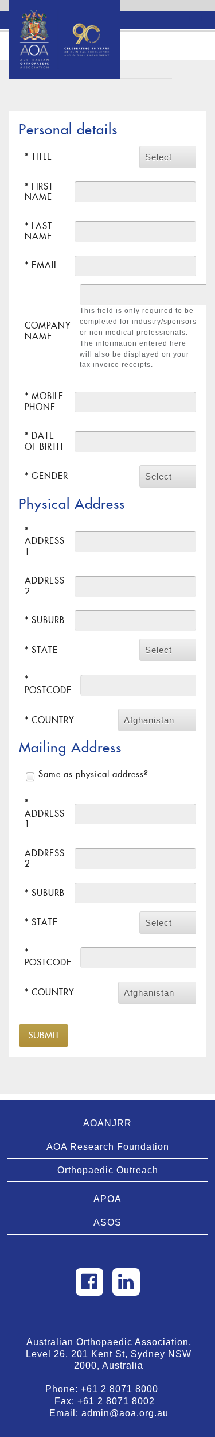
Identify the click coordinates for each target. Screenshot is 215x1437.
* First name (39, 191)
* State (41, 649)
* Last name (38, 231)
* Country (50, 719)
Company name (48, 330)
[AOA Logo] (64, 14)
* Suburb (45, 620)
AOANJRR (107, 1123)
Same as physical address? (93, 773)
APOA (107, 1199)
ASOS (107, 1222)
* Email (41, 265)
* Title (38, 156)
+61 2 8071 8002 (120, 1401)
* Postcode (48, 684)
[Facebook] (89, 1282)
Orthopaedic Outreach (107, 1170)
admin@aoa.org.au (125, 1413)
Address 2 (45, 585)
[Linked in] (126, 1282)
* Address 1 (45, 541)
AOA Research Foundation (107, 1147)
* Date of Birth (44, 440)
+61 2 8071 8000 (124, 1389)
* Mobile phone (44, 401)
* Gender (46, 475)
